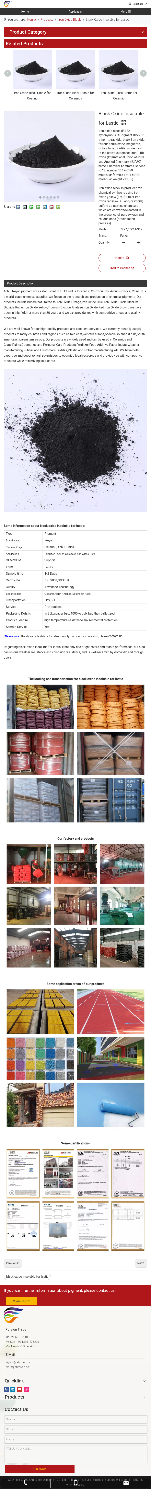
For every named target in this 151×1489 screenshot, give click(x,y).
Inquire (119, 258)
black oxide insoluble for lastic (27, 1276)
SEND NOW (39, 1469)
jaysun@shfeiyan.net (18, 1362)
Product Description (20, 283)
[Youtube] (19, 1389)
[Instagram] (26, 1389)
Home (25, 11)
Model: (103, 229)
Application (76, 11)
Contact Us (20, 1301)
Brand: (103, 235)
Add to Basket (120, 268)
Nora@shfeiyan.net (17, 1366)
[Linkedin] (12, 1389)
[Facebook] (6, 1389)
